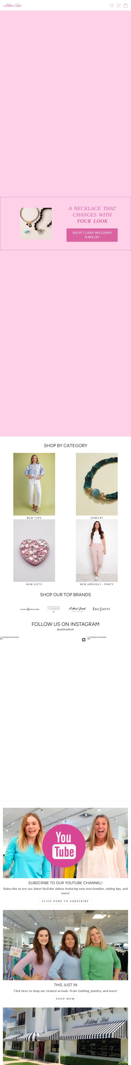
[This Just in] (65, 945)
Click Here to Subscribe (65, 901)
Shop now (65, 998)
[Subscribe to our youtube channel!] (65, 843)
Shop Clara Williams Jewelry (92, 235)
